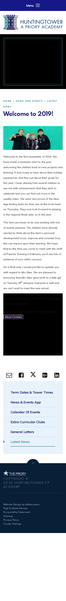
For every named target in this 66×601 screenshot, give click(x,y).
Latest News (20, 442)
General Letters (22, 432)
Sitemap (8, 516)
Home (7, 101)
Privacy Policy (11, 519)
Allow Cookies (13, 317)
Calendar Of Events (25, 412)
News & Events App (26, 402)
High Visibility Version (15, 508)
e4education (32, 504)
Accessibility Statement (16, 512)
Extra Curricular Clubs (28, 422)
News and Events (29, 101)
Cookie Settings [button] (12, 523)
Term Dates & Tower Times (32, 392)
